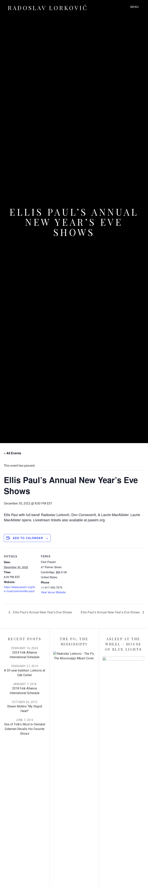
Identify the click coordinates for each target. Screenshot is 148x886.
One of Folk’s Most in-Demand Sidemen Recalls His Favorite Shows (24, 728)
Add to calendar (28, 538)
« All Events (12, 453)
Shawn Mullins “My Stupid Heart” (24, 709)
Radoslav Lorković (48, 8)
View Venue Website (53, 592)
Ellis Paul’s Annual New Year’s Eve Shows (42, 612)
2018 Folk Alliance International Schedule (25, 691)
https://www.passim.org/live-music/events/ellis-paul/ (19, 589)
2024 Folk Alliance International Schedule (25, 655)
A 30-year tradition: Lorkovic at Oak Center (24, 673)
